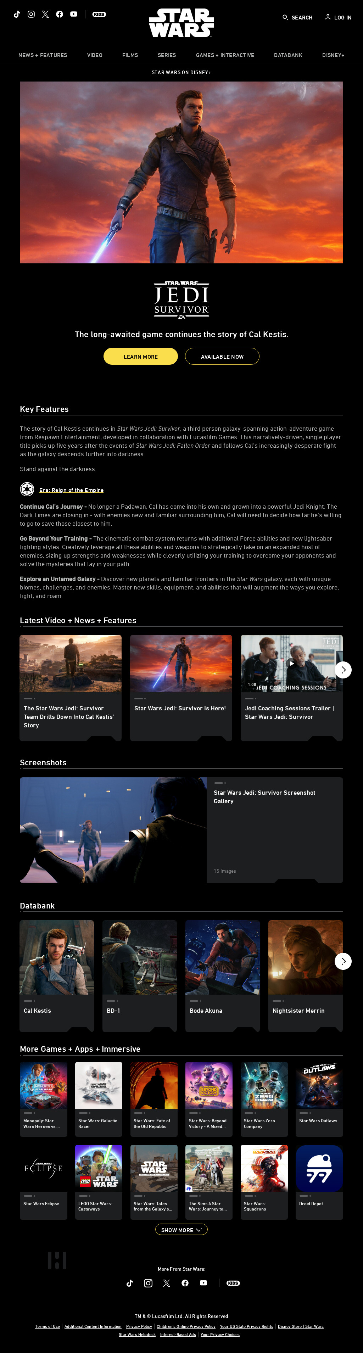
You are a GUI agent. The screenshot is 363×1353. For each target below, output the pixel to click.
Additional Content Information (93, 1326)
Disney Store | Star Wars (301, 1326)
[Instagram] (31, 14)
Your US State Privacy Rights (246, 1326)
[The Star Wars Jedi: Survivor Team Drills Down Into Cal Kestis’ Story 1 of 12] (70, 663)
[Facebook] (59, 14)
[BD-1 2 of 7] (139, 957)
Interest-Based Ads (178, 1334)
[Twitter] (45, 14)
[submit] (285, 17)
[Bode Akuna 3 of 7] (222, 957)
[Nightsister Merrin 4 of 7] (305, 957)
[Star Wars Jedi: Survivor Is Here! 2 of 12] (181, 663)
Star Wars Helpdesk (137, 1334)
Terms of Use (47, 1326)
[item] (43, 57)
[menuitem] (94, 57)
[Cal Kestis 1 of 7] (56, 957)
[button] (141, 356)
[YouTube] (73, 14)
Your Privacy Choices (220, 1334)
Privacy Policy (139, 1326)
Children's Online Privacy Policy (186, 1326)
